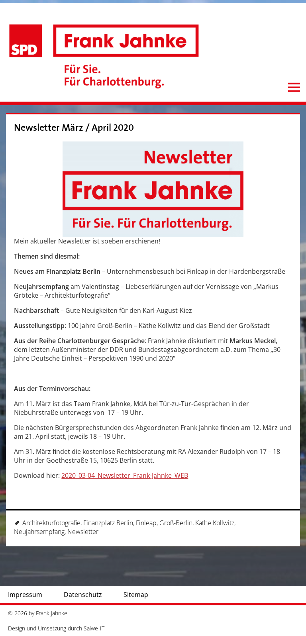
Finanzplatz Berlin (108, 522)
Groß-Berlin (175, 522)
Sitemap (136, 594)
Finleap (146, 522)
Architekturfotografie (51, 522)
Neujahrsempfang (39, 531)
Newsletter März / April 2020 (74, 127)
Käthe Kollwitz (214, 522)
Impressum (25, 594)
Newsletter (82, 531)
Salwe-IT (94, 628)
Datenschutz (83, 594)
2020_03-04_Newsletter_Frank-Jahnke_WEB (124, 475)
